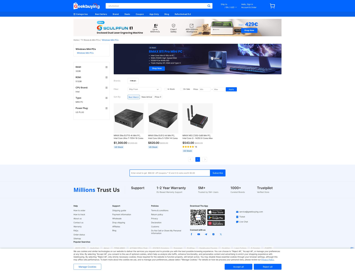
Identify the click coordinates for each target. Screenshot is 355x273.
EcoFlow (191, 248)
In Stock (171, 89)
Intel (78, 91)
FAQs (75, 230)
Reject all (267, 266)
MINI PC (80, 102)
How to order (79, 210)
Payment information (121, 214)
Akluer (106, 248)
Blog (166, 14)
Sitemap (77, 238)
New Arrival (147, 97)
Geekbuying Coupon (208, 248)
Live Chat (243, 221)
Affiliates (116, 226)
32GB (78, 71)
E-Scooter (255, 248)
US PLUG (80, 112)
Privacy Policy (267, 259)
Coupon (140, 14)
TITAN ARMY (119, 248)
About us (77, 218)
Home (76, 40)
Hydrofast (94, 248)
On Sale (186, 89)
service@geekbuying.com (251, 211)
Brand (116, 14)
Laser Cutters (240, 248)
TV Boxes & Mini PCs (90, 40)
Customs (155, 226)
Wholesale (116, 218)
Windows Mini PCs (85, 53)
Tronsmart (178, 248)
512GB (79, 81)
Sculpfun (226, 248)
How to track (79, 214)
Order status (79, 234)
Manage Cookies (87, 266)
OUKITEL (268, 248)
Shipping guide (119, 210)
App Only (154, 14)
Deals (127, 14)
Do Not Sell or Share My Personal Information (166, 231)
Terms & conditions (159, 210)
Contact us (78, 222)
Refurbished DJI (183, 14)
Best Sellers (101, 14)
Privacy (154, 218)
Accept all (238, 266)
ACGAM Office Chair (139, 248)
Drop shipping (118, 222)
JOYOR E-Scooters (160, 248)
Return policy (157, 214)
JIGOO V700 (80, 248)
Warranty (77, 226)
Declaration (156, 222)
